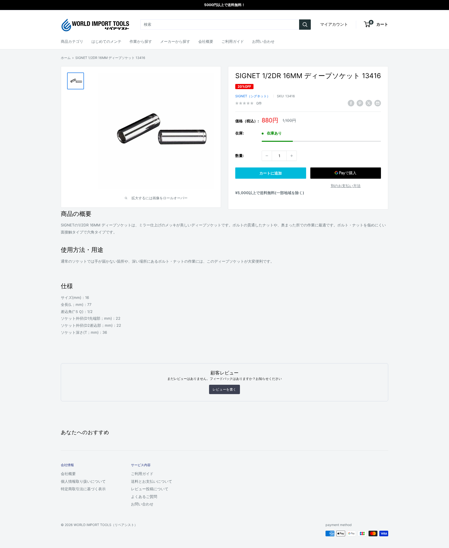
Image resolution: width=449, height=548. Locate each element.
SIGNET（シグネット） (252, 96)
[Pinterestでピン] (360, 102)
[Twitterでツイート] (369, 102)
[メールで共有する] (377, 102)
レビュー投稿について (149, 488)
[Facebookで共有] (351, 102)
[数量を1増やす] (292, 156)
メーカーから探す (175, 41)
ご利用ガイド (232, 41)
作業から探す (141, 41)
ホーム (66, 58)
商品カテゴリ (72, 41)
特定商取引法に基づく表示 (83, 488)
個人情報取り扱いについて (83, 481)
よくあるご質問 (144, 496)
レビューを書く (224, 389)
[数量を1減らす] (267, 156)
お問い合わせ (263, 41)
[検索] (305, 24)
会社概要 (205, 41)
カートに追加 (270, 173)
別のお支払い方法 (346, 185)
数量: (239, 155)
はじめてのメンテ (106, 41)
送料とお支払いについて (151, 481)
